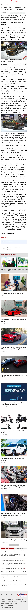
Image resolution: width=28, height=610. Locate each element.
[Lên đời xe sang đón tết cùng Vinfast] (14, 282)
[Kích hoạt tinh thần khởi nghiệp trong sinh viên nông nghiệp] (9, 262)
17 (9, 565)
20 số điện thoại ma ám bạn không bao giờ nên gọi (12, 580)
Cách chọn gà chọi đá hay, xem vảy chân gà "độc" (12, 568)
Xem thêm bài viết (14, 545)
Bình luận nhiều (20, 548)
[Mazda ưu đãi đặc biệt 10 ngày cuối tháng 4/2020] (14, 308)
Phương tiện (5, 4)
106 (24, 560)
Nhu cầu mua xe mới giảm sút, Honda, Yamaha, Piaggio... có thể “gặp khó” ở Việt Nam (13, 486)
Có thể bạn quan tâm (8, 255)
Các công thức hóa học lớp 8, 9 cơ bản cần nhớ (11, 560)
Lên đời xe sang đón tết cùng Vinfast (12, 293)
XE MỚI (2, 295)
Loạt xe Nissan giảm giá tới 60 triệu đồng (14, 540)
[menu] (1, 1)
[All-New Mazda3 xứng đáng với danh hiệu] (14, 364)
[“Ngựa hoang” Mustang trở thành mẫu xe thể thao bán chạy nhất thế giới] (14, 336)
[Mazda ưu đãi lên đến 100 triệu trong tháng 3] (14, 448)
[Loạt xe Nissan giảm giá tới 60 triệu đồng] (14, 529)
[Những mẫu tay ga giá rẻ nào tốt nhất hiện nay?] (14, 420)
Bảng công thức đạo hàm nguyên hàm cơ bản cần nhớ (13, 551)
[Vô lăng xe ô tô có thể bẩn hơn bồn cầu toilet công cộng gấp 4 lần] (14, 392)
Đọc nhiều (7, 548)
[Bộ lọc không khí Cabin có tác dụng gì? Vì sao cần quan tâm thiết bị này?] (14, 502)
